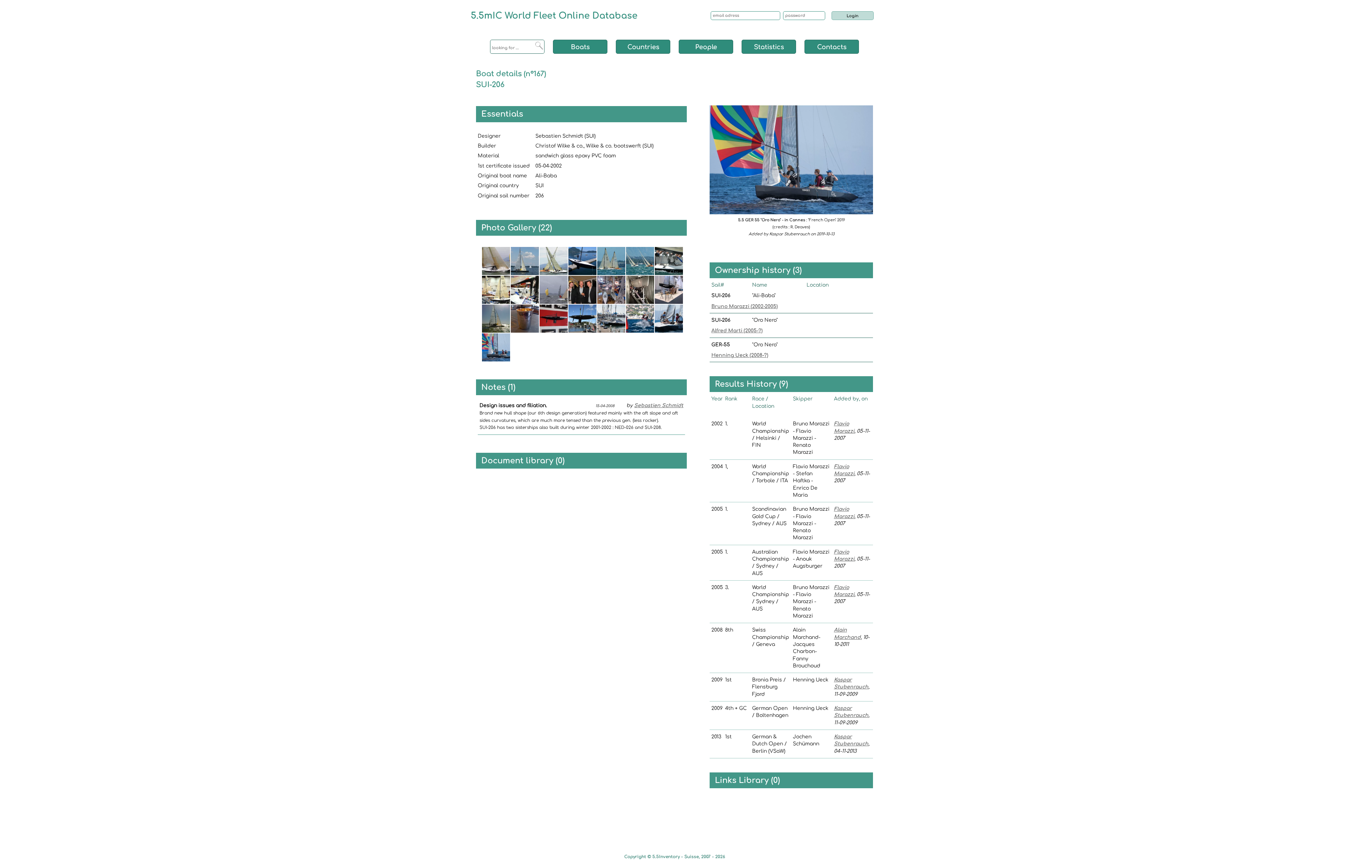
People (706, 47)
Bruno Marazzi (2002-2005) (744, 306)
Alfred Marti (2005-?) (737, 330)
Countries (643, 47)
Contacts (832, 47)
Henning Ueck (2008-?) (739, 355)
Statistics (769, 47)
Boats (580, 47)
